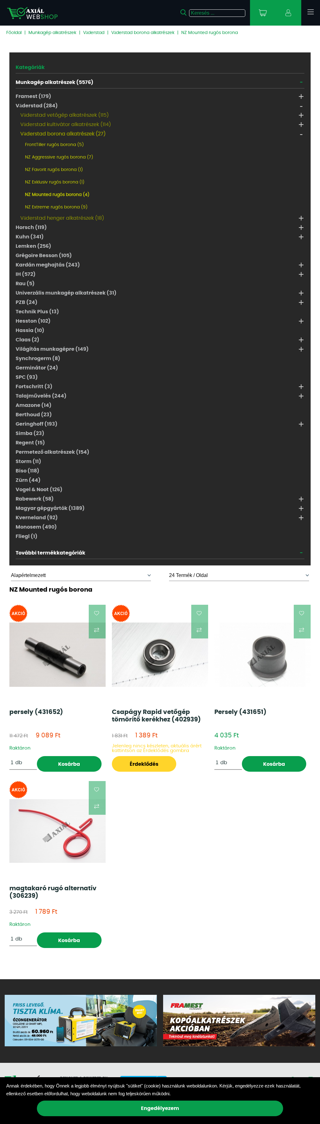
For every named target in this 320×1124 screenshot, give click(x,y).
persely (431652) (36, 712)
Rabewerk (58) (35, 498)
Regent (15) (30, 442)
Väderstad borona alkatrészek (142, 33)
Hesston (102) (33, 321)
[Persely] (262, 655)
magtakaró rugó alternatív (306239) (53, 892)
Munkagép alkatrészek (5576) (54, 82)
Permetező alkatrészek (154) (52, 452)
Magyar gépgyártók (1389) (50, 508)
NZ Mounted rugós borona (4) (57, 195)
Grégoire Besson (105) (44, 255)
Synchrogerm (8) (38, 358)
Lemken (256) (33, 246)
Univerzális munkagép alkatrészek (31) (66, 293)
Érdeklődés (144, 764)
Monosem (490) (36, 527)
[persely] (57, 655)
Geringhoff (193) (37, 424)
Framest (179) (33, 96)
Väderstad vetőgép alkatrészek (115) (64, 115)
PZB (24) (27, 302)
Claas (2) (27, 339)
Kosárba (69, 764)
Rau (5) (25, 283)
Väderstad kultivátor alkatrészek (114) (65, 124)
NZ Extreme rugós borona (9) (56, 207)
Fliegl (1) (27, 536)
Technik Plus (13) (37, 311)
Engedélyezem (160, 1108)
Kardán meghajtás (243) (48, 264)
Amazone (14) (34, 405)
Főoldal (14, 33)
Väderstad (93, 33)
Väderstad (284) (37, 105)
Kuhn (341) (30, 236)
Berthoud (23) (34, 414)
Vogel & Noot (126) (39, 489)
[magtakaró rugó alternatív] (57, 831)
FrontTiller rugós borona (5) (54, 145)
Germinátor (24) (37, 367)
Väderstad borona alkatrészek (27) (63, 133)
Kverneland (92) (37, 517)
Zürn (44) (28, 480)
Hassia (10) (30, 330)
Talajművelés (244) (41, 395)
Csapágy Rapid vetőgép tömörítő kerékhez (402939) (156, 716)
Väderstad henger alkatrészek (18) (62, 218)
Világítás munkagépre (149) (52, 349)
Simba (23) (30, 433)
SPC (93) (27, 377)
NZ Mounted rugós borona (209, 33)
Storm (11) (28, 461)
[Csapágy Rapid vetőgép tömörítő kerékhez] (160, 655)
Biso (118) (27, 470)
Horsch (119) (31, 227)
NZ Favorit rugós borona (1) (54, 170)
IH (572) (26, 274)
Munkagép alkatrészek (52, 33)
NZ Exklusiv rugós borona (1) (54, 182)
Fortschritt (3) (34, 386)
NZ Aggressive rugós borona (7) (59, 157)
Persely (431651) (240, 712)
